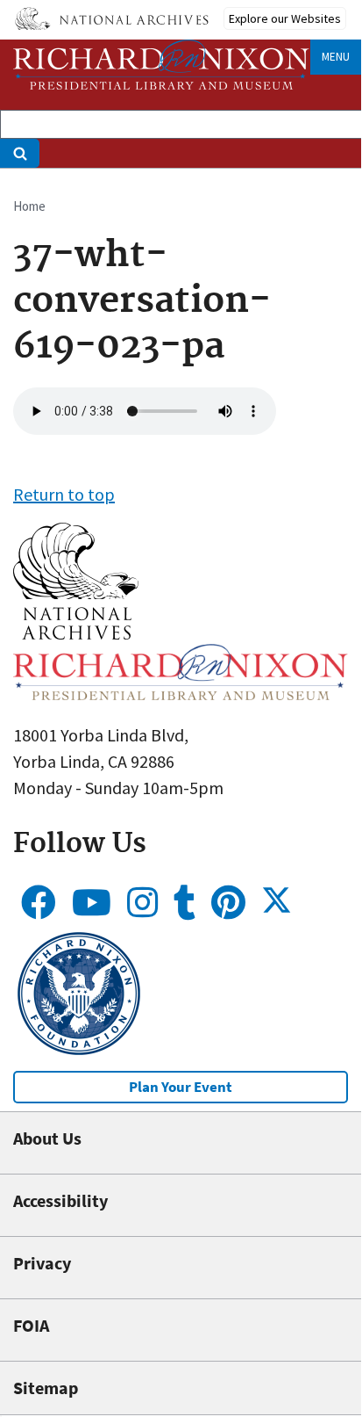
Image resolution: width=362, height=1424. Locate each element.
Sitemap (45, 1388)
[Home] (161, 65)
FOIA (31, 1325)
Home (29, 206)
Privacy (42, 1263)
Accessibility (60, 1200)
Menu (336, 56)
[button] (75, 633)
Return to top (64, 494)
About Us (47, 1138)
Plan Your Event (180, 1086)
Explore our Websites (285, 18)
